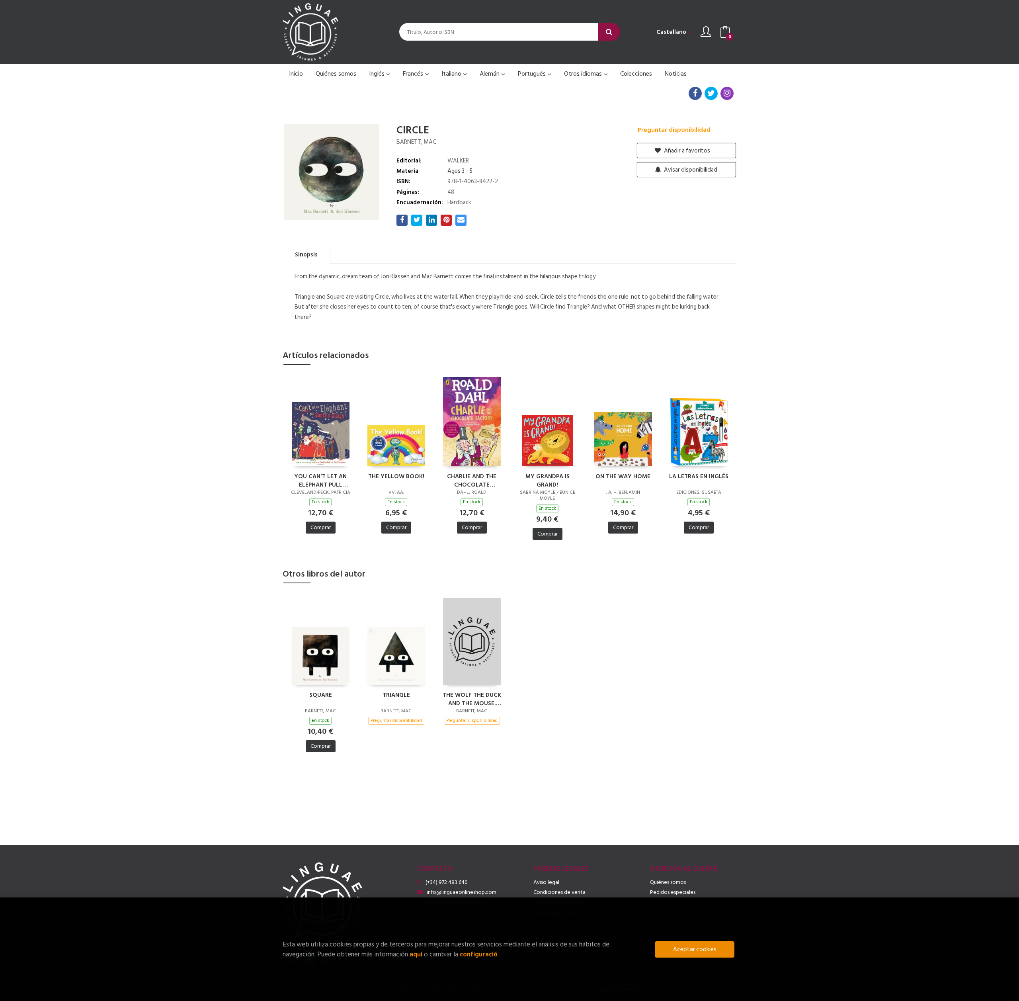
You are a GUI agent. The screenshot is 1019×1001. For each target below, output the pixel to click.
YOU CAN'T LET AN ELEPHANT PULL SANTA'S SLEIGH (320, 480)
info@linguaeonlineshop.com (461, 892)
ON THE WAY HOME (622, 476)
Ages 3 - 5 (459, 171)
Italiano (452, 73)
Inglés (377, 73)
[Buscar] (609, 32)
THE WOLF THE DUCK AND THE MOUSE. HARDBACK (472, 699)
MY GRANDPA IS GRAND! (547, 480)
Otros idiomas (583, 73)
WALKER (458, 161)
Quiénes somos (668, 882)
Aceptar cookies (694, 949)
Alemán (490, 73)
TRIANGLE (396, 695)
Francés (414, 73)
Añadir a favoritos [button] (686, 151)
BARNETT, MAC (416, 142)
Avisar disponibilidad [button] (690, 170)
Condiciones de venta (559, 892)
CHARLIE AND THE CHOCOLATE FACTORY (471, 480)
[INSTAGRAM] (727, 93)
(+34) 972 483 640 (447, 882)
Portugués (532, 73)
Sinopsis (306, 255)
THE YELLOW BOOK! (396, 476)
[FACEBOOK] (695, 93)
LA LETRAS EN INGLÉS (698, 476)
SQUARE (320, 695)
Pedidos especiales (672, 892)
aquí (416, 954)
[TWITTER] (711, 93)
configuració (479, 954)
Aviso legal (546, 882)
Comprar (320, 527)
